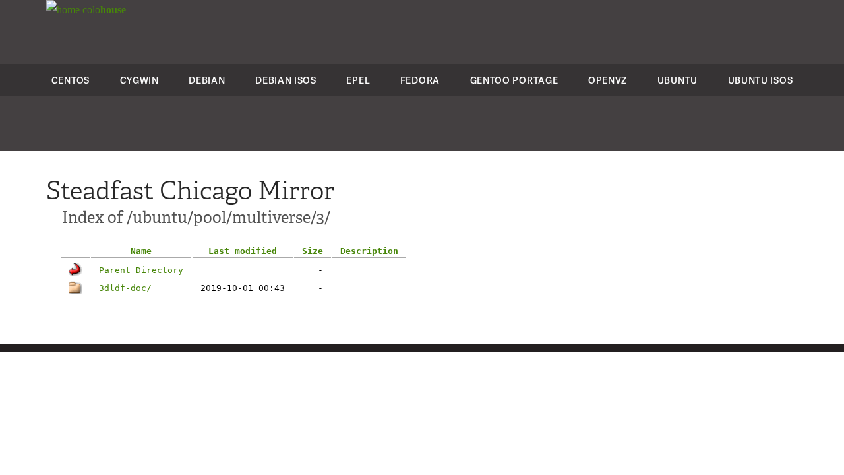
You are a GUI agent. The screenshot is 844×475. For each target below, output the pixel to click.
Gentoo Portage (514, 80)
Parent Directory (141, 270)
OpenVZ (607, 80)
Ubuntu (677, 80)
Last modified (242, 251)
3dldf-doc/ (125, 288)
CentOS (70, 80)
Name (141, 251)
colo (103, 9)
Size (312, 251)
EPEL (358, 80)
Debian (207, 80)
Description (369, 251)
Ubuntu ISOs (760, 80)
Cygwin (139, 80)
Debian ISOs (285, 80)
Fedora (420, 80)
